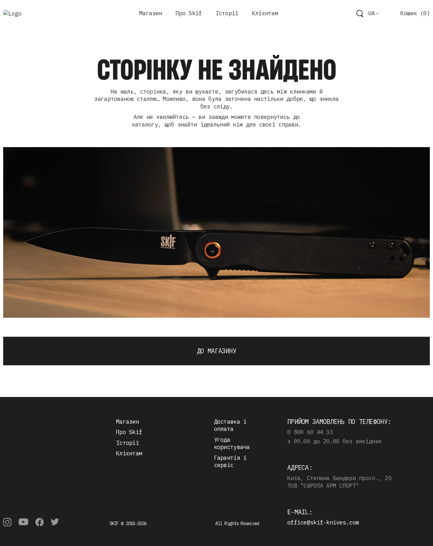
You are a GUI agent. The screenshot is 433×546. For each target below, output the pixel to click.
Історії (227, 13)
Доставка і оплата (230, 425)
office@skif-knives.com (323, 522)
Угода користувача (232, 443)
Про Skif (189, 13)
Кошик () (415, 13)
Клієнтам (265, 13)
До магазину (216, 351)
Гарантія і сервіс (230, 461)
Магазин (150, 13)
